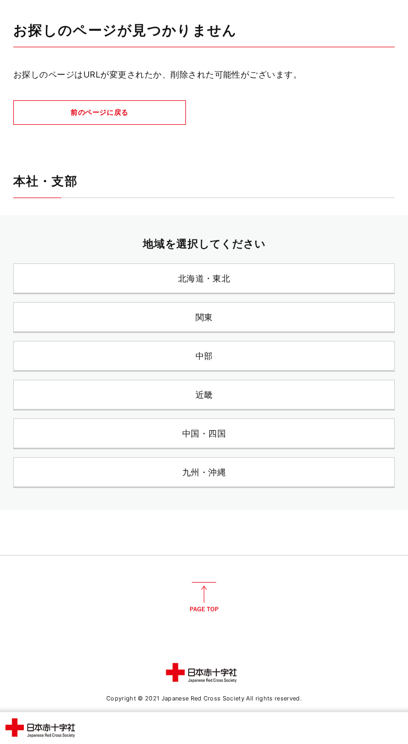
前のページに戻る (100, 112)
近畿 (204, 394)
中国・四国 (204, 433)
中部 (204, 355)
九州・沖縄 (204, 472)
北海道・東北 (204, 278)
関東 (204, 317)
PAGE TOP (204, 597)
